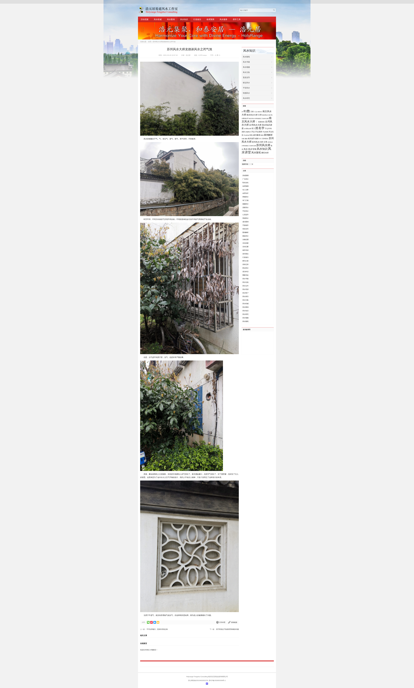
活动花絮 (144, 19)
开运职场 (246, 135)
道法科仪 (245, 271)
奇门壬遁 (245, 200)
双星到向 (261, 122)
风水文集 (246, 72)
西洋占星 (245, 261)
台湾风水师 (247, 128)
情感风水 (246, 93)
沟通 (243, 138)
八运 (255, 111)
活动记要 (245, 246)
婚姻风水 (245, 204)
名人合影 (245, 190)
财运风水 (246, 83)
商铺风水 (245, 197)
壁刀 (253, 128)
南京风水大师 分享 (254, 115)
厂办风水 (245, 179)
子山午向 (268, 128)
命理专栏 (245, 193)
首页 (149, 41)
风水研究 (246, 98)
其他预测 (245, 175)
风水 (246, 149)
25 (242, 111)
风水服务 (223, 19)
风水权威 (158, 19)
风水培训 (245, 289)
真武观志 (245, 254)
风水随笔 (246, 57)
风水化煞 (245, 282)
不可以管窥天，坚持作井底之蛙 (157, 629)
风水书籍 (246, 62)
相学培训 (245, 250)
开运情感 (265, 132)
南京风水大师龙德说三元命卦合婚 (258, 118)
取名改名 (245, 182)
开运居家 (258, 132)
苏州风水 (265, 138)
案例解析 (268, 135)
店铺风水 (248, 132)
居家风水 (245, 207)
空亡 (260, 138)
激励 (246, 138)
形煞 (251, 135)
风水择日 (245, 296)
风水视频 (246, 67)
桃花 (262, 135)
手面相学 (245, 225)
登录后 (147, 650)
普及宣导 (246, 77)
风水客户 (245, 293)
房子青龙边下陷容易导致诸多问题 (227, 629)
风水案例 (171, 19)
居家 (243, 132)
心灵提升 (245, 214)
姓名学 (259, 128)
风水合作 (245, 286)
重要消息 (245, 275)
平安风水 (246, 88)
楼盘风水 (245, 236)
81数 (247, 111)
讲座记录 (245, 264)
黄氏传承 (265, 153)
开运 (253, 132)
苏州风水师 (263, 145)
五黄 (252, 111)
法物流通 (245, 239)
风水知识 (184, 19)
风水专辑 (252, 149)
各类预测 (210, 19)
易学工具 (237, 19)
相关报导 (251, 138)
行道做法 (197, 19)
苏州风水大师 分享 (259, 142)
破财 (257, 138)
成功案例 (256, 135)
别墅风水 (259, 111)
